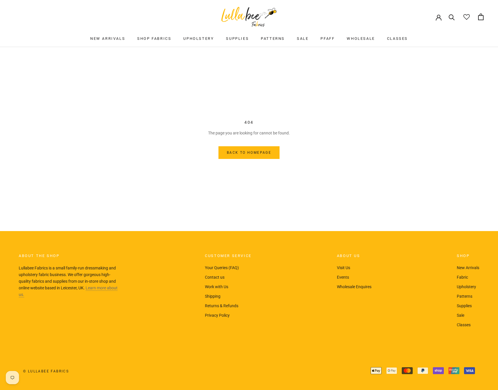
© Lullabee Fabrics (46, 371)
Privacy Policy (217, 315)
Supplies (464, 305)
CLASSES (397, 38)
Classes (464, 324)
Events (343, 277)
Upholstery (466, 286)
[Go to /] (249, 17)
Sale (460, 315)
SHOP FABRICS (154, 38)
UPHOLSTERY (198, 38)
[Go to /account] (439, 17)
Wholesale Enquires (354, 286)
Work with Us (216, 286)
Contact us (215, 277)
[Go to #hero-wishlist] (466, 16)
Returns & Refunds (221, 305)
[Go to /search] (452, 17)
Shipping (212, 296)
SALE (302, 38)
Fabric (462, 277)
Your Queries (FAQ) (222, 267)
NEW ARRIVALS (107, 38)
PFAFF (327, 38)
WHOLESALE (361, 38)
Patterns (464, 296)
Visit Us (343, 267)
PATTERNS (273, 38)
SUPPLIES (237, 38)
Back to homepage (249, 153)
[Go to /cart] (481, 17)
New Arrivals (468, 267)
